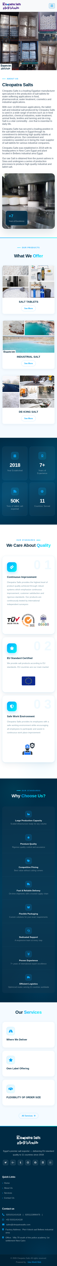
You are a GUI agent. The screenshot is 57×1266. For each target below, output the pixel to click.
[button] (6, 41)
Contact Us (9, 1198)
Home (7, 1183)
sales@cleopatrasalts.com (18, 1224)
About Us (8, 1188)
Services (8, 1193)
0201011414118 (13, 1214)
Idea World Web (34, 1262)
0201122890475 (32, 1214)
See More (28, 308)
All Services (27, 1116)
